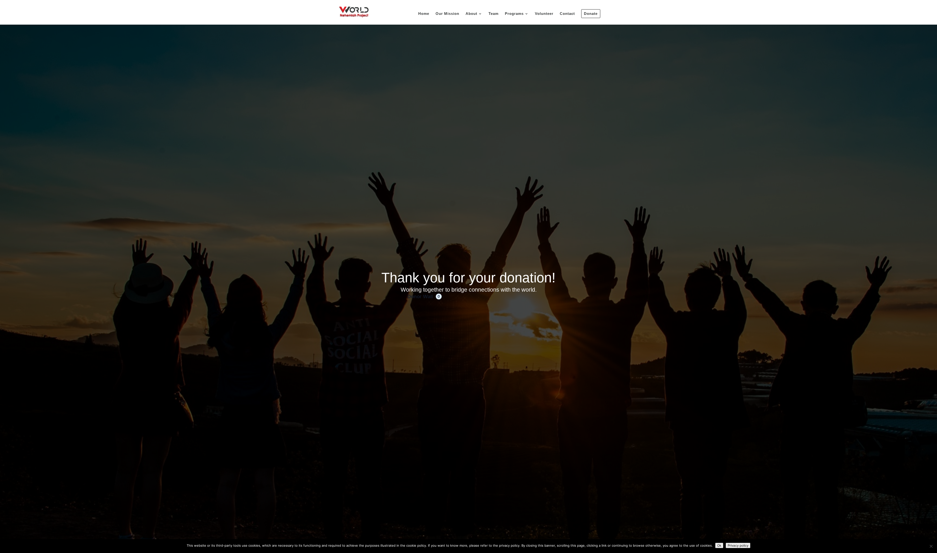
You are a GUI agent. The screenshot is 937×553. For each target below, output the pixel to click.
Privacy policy (738, 545)
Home (423, 14)
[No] (930, 546)
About (471, 14)
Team (494, 14)
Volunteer (544, 14)
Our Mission (447, 14)
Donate (591, 13)
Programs (514, 14)
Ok (719, 545)
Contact (567, 14)
